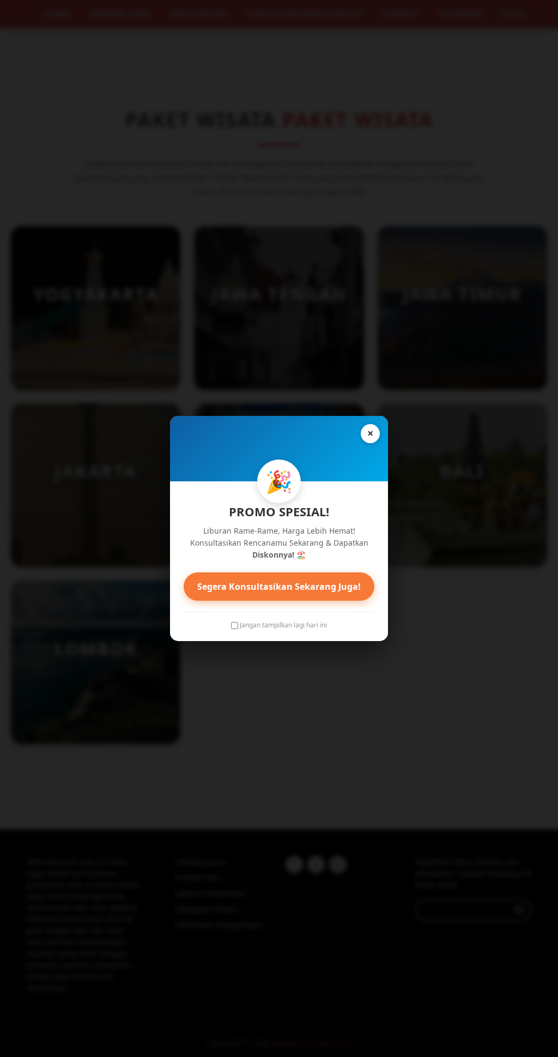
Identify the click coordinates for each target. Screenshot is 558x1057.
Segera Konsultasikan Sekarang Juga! (279, 587)
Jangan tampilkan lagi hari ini (283, 625)
